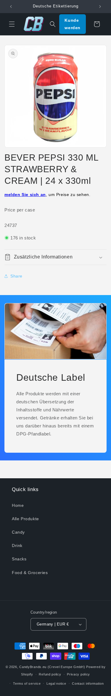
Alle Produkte (25, 518)
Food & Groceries (30, 572)
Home (18, 505)
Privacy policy (78, 674)
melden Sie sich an (25, 194)
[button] (11, 24)
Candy (18, 532)
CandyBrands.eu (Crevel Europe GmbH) (52, 667)
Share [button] (16, 276)
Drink (17, 545)
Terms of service (27, 683)
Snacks (19, 559)
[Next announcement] (100, 6)
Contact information (88, 683)
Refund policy (50, 674)
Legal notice (56, 683)
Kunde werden (73, 24)
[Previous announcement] (10, 6)
